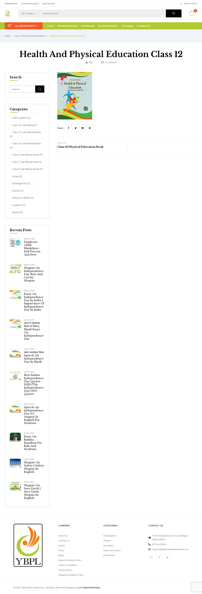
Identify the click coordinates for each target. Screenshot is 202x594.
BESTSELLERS (48, 3)
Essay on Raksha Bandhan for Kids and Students (33, 443)
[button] (191, 13)
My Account (190, 3)
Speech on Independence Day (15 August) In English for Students (34, 415)
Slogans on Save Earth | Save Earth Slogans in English (32, 492)
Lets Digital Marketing (89, 587)
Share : (60, 128)
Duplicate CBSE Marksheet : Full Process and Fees (32, 248)
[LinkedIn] (83, 128)
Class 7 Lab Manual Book (25, 161)
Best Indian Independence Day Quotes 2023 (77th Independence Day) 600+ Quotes (34, 384)
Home (7, 36)
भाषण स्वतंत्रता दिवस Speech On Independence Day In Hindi (34, 357)
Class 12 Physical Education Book (30, 36)
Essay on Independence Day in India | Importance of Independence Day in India (34, 301)
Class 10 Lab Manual (23, 125)
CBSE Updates (19, 117)
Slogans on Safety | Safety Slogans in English (34, 467)
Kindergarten (19, 183)
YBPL (91, 62)
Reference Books (21, 197)
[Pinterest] (90, 128)
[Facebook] (68, 128)
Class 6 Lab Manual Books (26, 154)
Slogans (16, 205)
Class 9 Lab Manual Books (26, 169)
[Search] (39, 89)
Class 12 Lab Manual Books (26, 143)
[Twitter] (75, 128)
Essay (15, 176)
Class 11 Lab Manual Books (26, 132)
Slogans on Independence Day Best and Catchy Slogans (34, 274)
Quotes (16, 190)
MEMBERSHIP (11, 3)
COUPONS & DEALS (30, 3)
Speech (16, 212)
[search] (173, 13)
